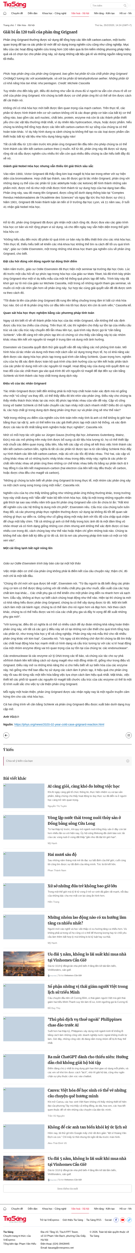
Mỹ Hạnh (52, 843)
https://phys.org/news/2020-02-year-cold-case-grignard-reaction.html (59, 724)
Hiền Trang (53, 901)
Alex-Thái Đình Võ (57, 1143)
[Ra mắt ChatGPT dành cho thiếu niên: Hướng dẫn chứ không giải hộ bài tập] (23, 1066)
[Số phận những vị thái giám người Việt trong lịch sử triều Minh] (23, 996)
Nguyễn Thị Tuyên (57, 806)
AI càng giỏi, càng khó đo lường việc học (84, 786)
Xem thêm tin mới (67, 1188)
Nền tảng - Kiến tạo (104, 13)
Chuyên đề (17, 13)
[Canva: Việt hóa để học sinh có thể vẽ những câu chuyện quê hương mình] (23, 1100)
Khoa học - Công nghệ (54, 13)
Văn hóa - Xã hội (26, 25)
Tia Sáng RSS (93, 1219)
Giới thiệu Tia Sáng (73, 1219)
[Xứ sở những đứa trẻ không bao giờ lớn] (23, 895)
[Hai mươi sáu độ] (23, 864)
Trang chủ (8, 25)
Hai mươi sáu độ (62, 854)
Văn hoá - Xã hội (80, 13)
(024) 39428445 (61, 1243)
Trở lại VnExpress (49, 1219)
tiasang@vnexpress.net (61, 1247)
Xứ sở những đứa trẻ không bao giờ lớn (82, 886)
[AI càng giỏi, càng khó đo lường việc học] (23, 796)
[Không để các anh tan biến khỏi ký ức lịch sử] (23, 1136)
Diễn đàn (32, 13)
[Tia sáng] (14, 5)
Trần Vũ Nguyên (56, 1115)
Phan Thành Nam (57, 870)
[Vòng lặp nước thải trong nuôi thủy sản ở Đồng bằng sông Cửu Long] (23, 827)
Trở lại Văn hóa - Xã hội (8, 734)
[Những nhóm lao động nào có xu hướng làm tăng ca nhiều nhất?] (23, 927)
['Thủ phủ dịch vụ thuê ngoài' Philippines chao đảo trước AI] (23, 1029)
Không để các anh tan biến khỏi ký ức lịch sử (87, 1127)
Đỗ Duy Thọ (54, 1008)
